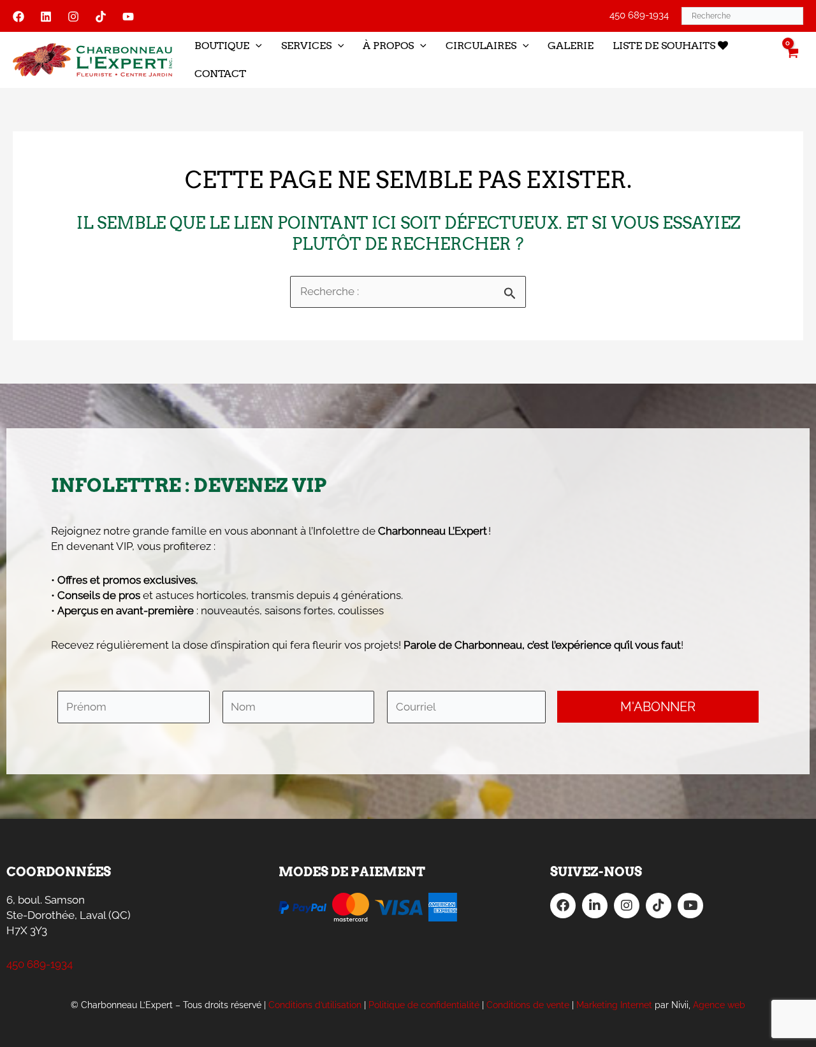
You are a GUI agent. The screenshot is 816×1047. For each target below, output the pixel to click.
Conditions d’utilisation (314, 1005)
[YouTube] (128, 16)
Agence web (719, 1005)
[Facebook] (18, 16)
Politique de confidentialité (423, 1005)
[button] (255, 45)
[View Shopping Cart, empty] (791, 60)
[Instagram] (73, 16)
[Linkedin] (46, 16)
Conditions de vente (527, 1005)
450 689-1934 (639, 15)
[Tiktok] (100, 16)
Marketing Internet (614, 1005)
